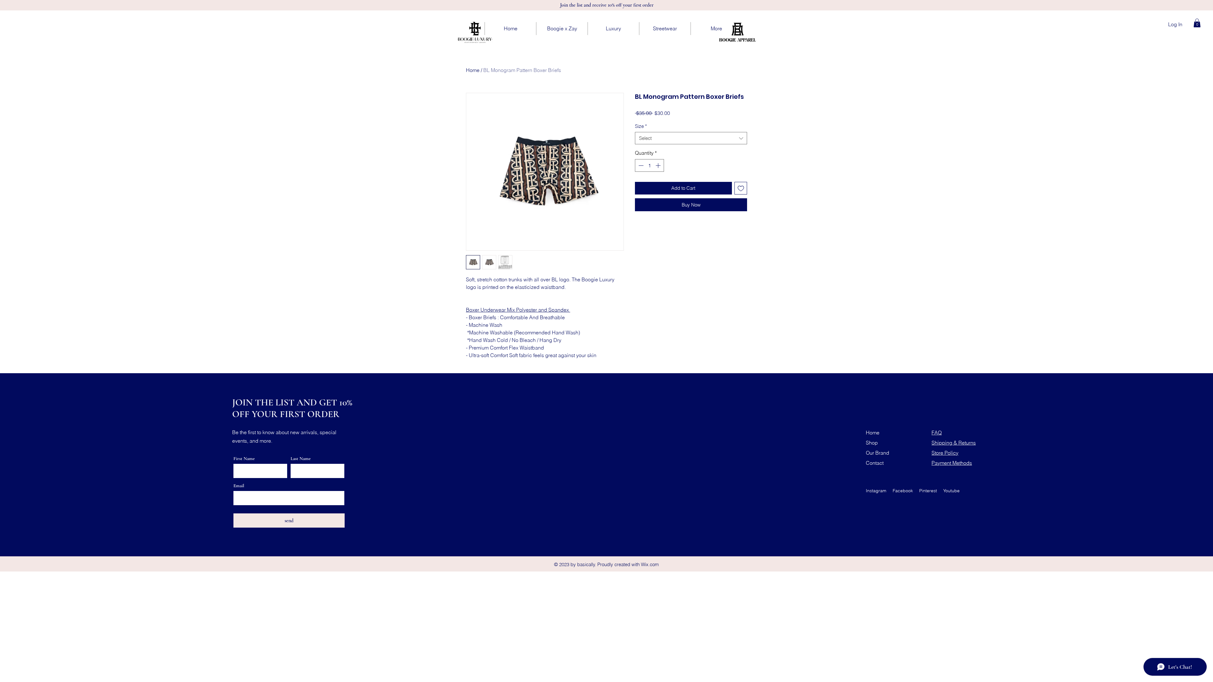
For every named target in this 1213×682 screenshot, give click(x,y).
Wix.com (650, 564)
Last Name (301, 458)
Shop (872, 443)
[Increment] (658, 165)
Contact (875, 463)
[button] (1197, 23)
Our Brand (877, 453)
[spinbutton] (649, 165)
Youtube (951, 491)
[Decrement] (640, 165)
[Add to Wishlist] (740, 188)
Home (473, 70)
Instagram (876, 491)
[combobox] (691, 138)
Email (238, 485)
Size (641, 126)
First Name (244, 458)
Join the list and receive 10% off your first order (607, 5)
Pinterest (928, 491)
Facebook (903, 491)
